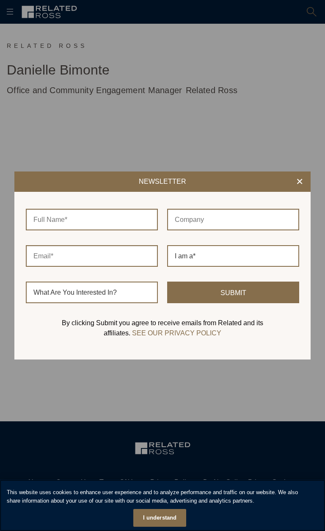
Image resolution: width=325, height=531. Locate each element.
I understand (160, 517)
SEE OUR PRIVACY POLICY (176, 333)
